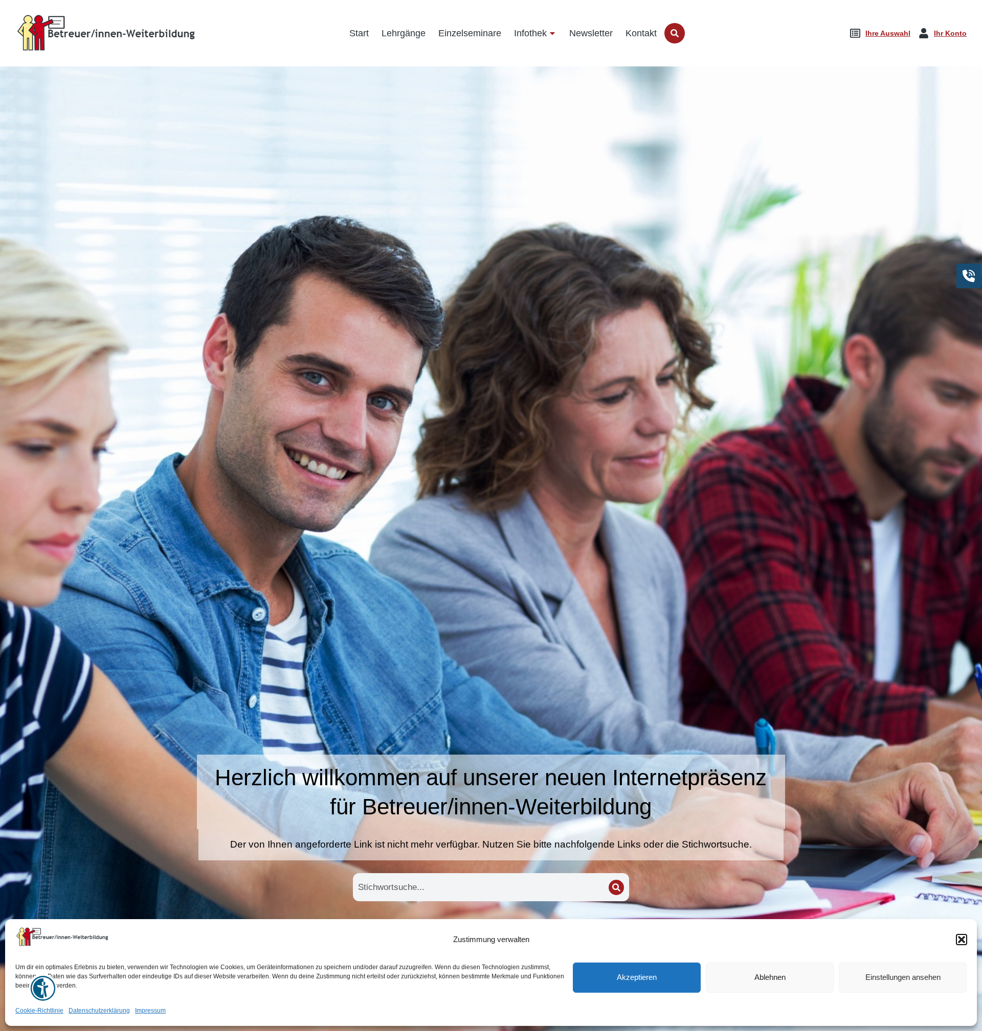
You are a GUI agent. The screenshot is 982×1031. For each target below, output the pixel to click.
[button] (961, 939)
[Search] (616, 887)
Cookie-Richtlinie (39, 1010)
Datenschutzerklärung (99, 1010)
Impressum (150, 1010)
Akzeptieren (637, 977)
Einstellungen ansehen (903, 977)
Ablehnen (770, 977)
